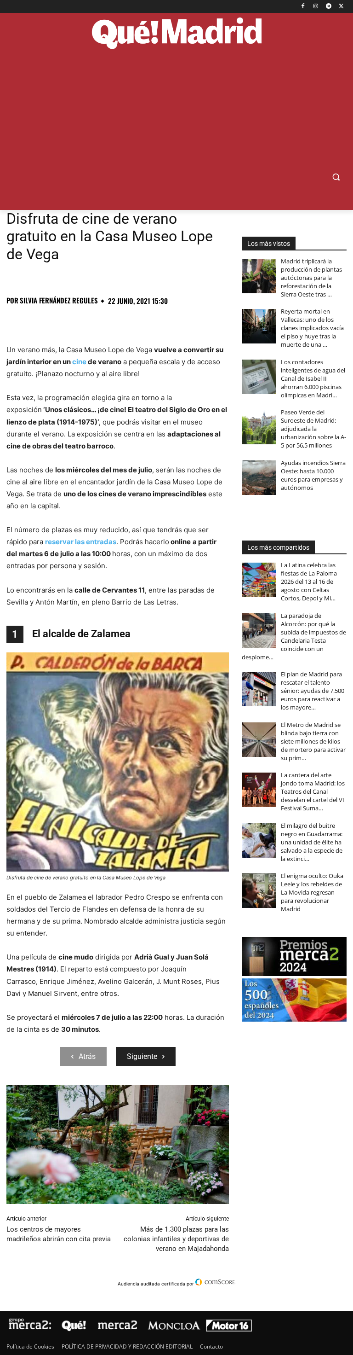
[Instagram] (316, 6)
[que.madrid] (176, 34)
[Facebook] (303, 6)
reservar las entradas (80, 541)
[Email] (142, 321)
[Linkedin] (121, 321)
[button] (336, 177)
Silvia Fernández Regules (59, 300)
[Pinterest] (58, 321)
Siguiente (142, 1056)
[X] (341, 6)
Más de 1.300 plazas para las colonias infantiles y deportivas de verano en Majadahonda (176, 1239)
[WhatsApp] (79, 321)
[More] (164, 321)
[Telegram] (328, 6)
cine (79, 361)
